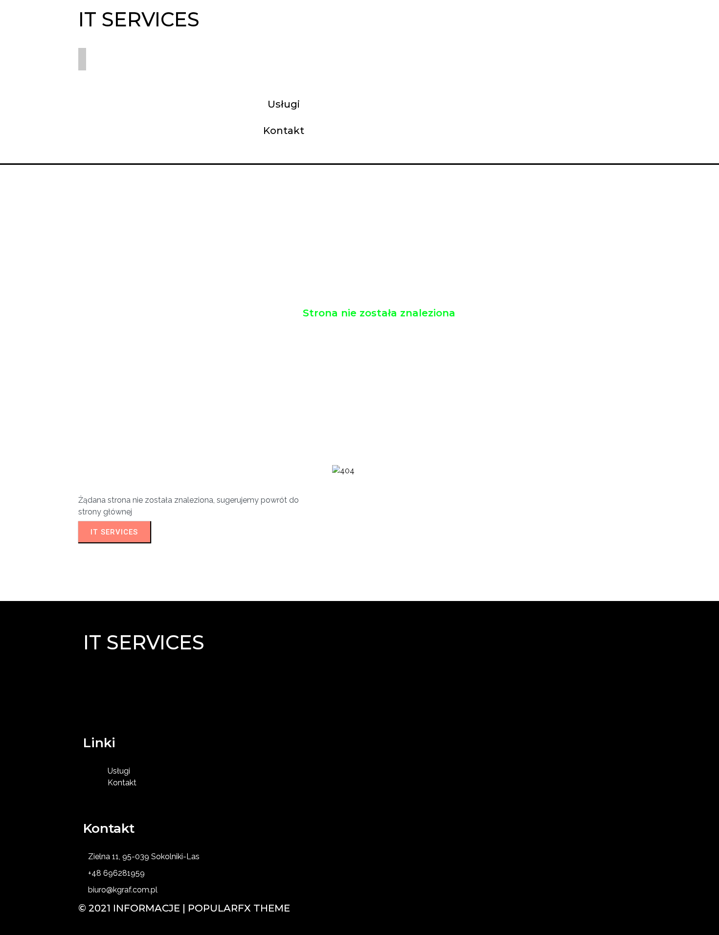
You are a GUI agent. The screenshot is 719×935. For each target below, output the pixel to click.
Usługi (280, 313)
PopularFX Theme (239, 908)
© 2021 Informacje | (133, 908)
